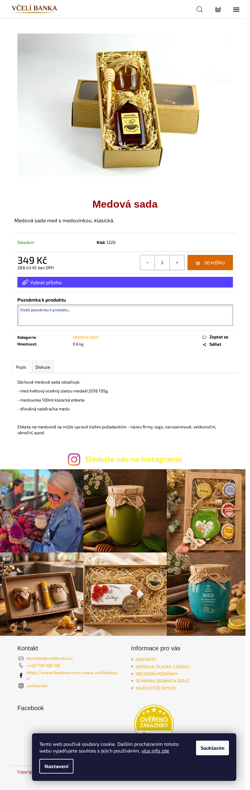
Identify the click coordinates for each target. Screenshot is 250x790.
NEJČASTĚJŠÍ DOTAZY (156, 688)
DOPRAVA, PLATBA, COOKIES (163, 666)
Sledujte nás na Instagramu (133, 458)
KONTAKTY (146, 659)
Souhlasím (212, 748)
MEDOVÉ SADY (86, 337)
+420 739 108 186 (43, 665)
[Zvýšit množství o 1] (177, 262)
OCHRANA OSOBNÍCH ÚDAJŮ (162, 680)
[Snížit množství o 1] (147, 262)
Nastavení (56, 766)
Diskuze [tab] (42, 367)
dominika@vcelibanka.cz (50, 658)
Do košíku (214, 262)
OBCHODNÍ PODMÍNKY (157, 673)
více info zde (155, 750)
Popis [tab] (21, 367)
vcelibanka (37, 685)
